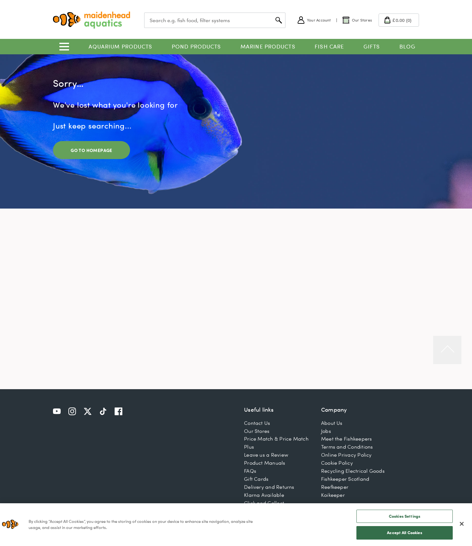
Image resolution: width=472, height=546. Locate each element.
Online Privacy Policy (346, 455)
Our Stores (256, 431)
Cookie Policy (337, 463)
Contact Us (257, 423)
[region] (236, 524)
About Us (332, 423)
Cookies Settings (404, 516)
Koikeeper (333, 495)
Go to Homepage (91, 150)
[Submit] (278, 20)
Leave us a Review (266, 455)
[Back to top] (447, 350)
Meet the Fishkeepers (346, 438)
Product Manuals (264, 463)
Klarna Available (264, 495)
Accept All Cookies (404, 532)
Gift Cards (256, 479)
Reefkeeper (334, 487)
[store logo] (91, 20)
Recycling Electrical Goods (353, 471)
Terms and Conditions (347, 446)
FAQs (250, 471)
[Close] (462, 524)
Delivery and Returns (269, 487)
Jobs (326, 431)
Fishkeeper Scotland (345, 479)
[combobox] (214, 20)
